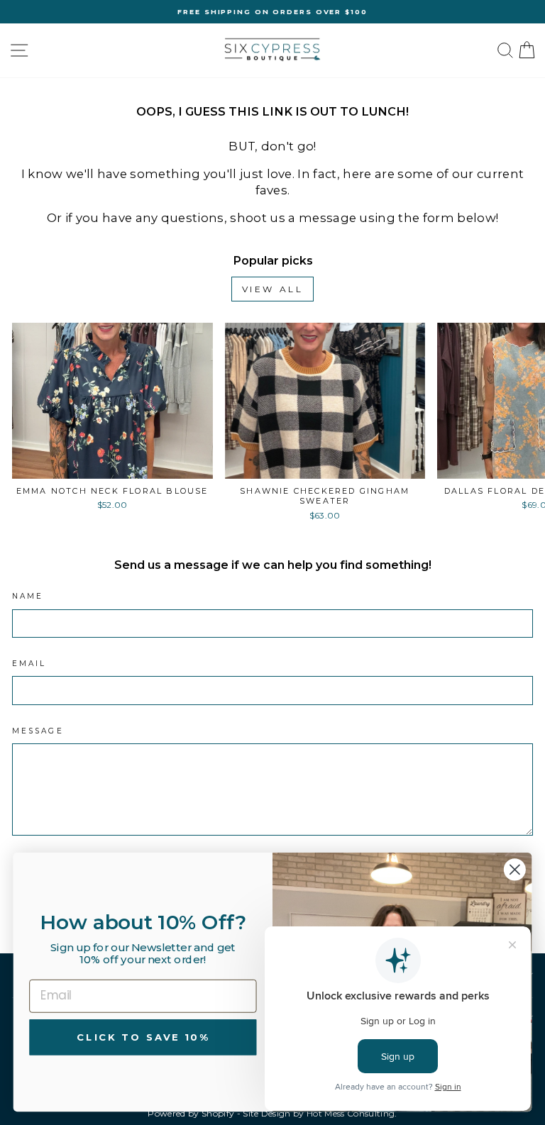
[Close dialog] (515, 869)
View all (273, 289)
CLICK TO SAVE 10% (143, 1037)
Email (29, 663)
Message (38, 731)
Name (27, 596)
